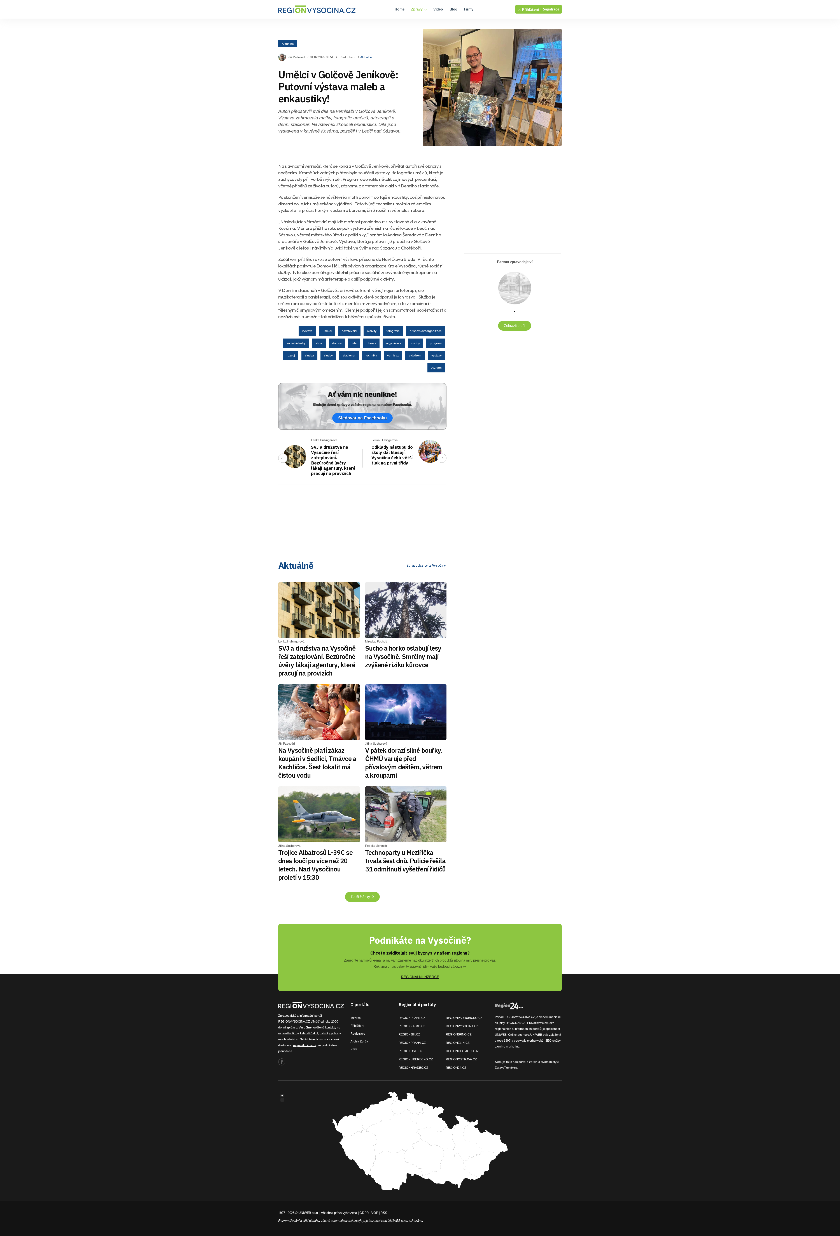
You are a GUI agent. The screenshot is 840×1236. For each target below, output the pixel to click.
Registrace (550, 9)
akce (319, 343)
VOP (374, 1213)
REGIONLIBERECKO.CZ (416, 1059)
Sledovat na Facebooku (362, 417)
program (436, 343)
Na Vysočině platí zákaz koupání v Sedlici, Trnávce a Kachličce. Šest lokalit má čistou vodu (317, 762)
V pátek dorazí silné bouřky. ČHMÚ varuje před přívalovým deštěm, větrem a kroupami (404, 762)
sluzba (309, 355)
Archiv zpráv (359, 1041)
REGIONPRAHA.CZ (412, 1042)
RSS (353, 1049)
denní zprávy (287, 1027)
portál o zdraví (527, 1061)
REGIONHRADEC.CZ (413, 1067)
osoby (415, 343)
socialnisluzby (296, 343)
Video (438, 9)
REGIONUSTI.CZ (411, 1051)
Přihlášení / (531, 9)
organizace (393, 343)
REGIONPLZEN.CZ (412, 1018)
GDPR (364, 1213)
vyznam (436, 367)
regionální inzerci (304, 1045)
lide (354, 343)
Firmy (468, 9)
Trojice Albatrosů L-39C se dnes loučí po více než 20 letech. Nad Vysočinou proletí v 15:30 (315, 865)
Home (399, 9)
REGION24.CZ (456, 1067)
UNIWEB (500, 1034)
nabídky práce (329, 1033)
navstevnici (349, 331)
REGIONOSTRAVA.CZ (461, 1059)
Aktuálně (288, 43)
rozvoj (291, 355)
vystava (307, 331)
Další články (361, 897)
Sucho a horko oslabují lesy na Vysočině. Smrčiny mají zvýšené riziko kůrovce (403, 656)
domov (337, 343)
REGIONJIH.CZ (409, 1034)
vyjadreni (415, 355)
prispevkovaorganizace (426, 331)
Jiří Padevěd (296, 57)
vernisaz (393, 355)
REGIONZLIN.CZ (458, 1042)
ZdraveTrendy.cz (506, 1067)
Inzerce (355, 1018)
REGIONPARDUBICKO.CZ (464, 1018)
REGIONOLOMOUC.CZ (462, 1051)
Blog (453, 9)
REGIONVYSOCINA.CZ (462, 1026)
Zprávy (417, 9)
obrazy (371, 343)
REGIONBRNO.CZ (459, 1034)
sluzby (328, 355)
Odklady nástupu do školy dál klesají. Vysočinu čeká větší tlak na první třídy (392, 455)
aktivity (371, 331)
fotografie (393, 331)
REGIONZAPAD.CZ (412, 1026)
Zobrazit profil (514, 326)
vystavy (436, 355)
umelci (327, 331)
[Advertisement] (362, 519)
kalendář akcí (309, 1033)
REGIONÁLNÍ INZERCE (420, 977)
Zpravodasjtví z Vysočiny (426, 565)
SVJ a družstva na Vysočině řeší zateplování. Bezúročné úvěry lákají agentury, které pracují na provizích (333, 460)
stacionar (349, 355)
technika (371, 355)
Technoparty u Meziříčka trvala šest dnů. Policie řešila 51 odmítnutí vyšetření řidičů (405, 860)
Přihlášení (357, 1025)
